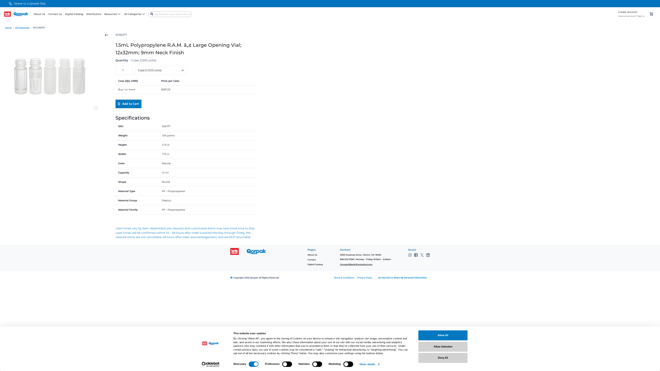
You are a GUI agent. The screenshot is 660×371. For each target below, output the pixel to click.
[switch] (287, 364)
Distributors (93, 14)
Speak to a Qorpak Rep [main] (30, 3)
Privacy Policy (365, 277)
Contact (311, 259)
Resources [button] (110, 14)
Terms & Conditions (344, 277)
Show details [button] (367, 364)
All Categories (22, 27)
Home (8, 27)
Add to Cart (130, 103)
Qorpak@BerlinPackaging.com (356, 264)
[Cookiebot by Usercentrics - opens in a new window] (211, 364)
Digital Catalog (74, 14)
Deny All (443, 357)
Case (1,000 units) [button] (150, 70)
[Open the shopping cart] (652, 14)
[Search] (151, 14)
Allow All (443, 335)
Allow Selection (443, 346)
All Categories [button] (132, 14)
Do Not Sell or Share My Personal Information (402, 277)
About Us (39, 14)
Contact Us (55, 14)
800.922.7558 (347, 259)
